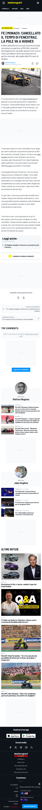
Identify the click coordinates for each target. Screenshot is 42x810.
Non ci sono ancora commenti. (21, 335)
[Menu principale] (3, 3)
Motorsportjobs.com (21, 765)
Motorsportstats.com (21, 772)
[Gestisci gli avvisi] (24, 298)
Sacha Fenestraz (29, 99)
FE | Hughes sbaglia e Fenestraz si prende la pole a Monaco (21, 246)
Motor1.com (21, 762)
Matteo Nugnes (10, 62)
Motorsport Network (16, 807)
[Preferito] (33, 63)
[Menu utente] (38, 3)
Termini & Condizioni (14, 801)
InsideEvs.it (21, 759)
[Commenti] (38, 63)
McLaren (8, 166)
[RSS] (32, 747)
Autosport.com (21, 769)
